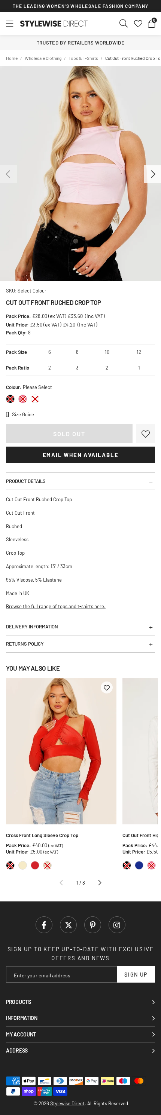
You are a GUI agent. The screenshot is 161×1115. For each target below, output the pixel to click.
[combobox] (123, 23)
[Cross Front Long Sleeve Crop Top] (61, 751)
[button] (151, 23)
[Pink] (22, 399)
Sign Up (136, 974)
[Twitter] (68, 924)
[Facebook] (44, 924)
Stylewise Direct (54, 23)
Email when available (81, 454)
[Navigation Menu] (9, 23)
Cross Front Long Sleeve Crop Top (42, 835)
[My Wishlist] (138, 23)
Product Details (26, 481)
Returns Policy (25, 644)
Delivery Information (32, 627)
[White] (35, 399)
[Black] (10, 399)
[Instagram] (117, 924)
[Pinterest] (92, 924)
